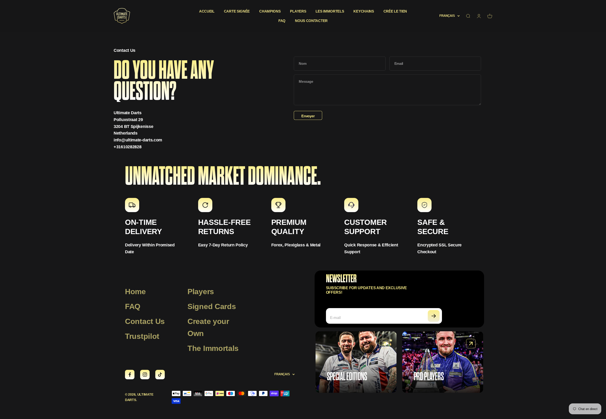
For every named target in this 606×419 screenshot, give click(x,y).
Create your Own (208, 327)
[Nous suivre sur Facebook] (129, 374)
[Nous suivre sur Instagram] (145, 374)
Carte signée (237, 11)
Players (298, 11)
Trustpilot (142, 336)
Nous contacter (311, 21)
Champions (270, 11)
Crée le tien (395, 11)
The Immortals (213, 348)
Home (135, 291)
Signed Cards (211, 306)
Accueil (206, 11)
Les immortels (330, 11)
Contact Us (145, 321)
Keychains (363, 11)
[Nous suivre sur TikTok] (160, 374)
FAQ (281, 21)
